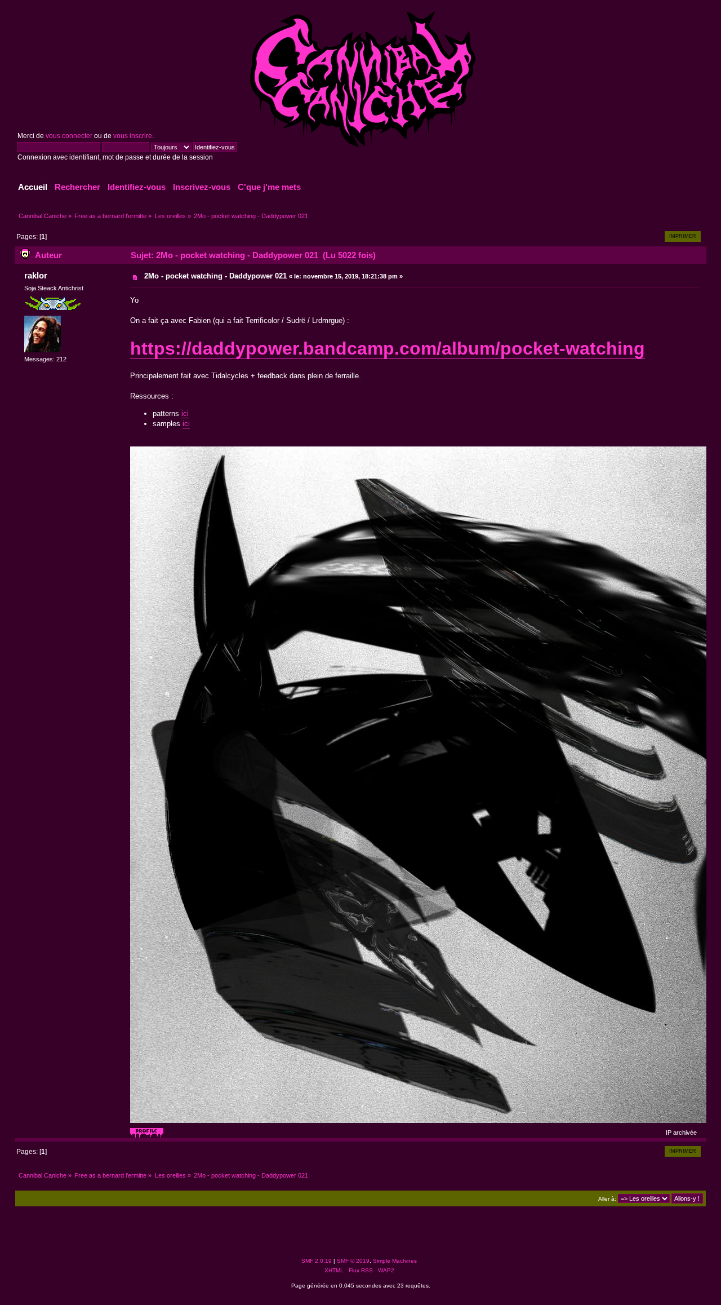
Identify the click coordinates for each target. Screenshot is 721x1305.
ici (185, 413)
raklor (35, 275)
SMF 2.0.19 (316, 1261)
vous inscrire (132, 135)
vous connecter (69, 135)
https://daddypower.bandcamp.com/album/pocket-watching (387, 348)
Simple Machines (395, 1261)
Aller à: (607, 1199)
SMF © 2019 (353, 1261)
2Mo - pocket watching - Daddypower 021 (215, 276)
